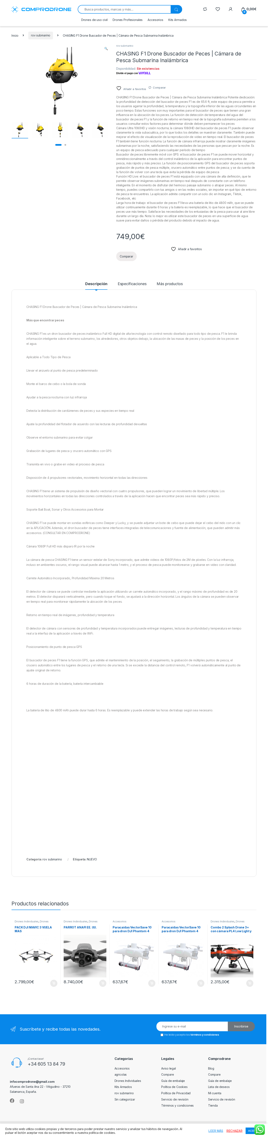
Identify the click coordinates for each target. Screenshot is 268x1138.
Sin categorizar (125, 1099)
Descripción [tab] (96, 284)
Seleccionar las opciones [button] (49, 983)
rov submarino (40, 35)
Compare (167, 1074)
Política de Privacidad (176, 1093)
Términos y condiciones (177, 1105)
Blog (211, 1068)
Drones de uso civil (94, 20)
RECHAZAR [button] (234, 1131)
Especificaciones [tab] (132, 284)
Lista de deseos (219, 1087)
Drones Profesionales (128, 20)
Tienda (213, 1105)
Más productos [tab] (170, 284)
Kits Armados (177, 20)
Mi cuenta (214, 1093)
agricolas (121, 1074)
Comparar (159, 87)
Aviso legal (168, 1068)
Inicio (15, 35)
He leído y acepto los (191, 1034)
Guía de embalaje (173, 1081)
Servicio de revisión (174, 1099)
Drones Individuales (27, 921)
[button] (106, 48)
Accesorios (155, 20)
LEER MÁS (215, 1131)
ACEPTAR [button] (254, 1130)
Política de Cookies (174, 1087)
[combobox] (124, 9)
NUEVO (92, 859)
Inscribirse (241, 1026)
